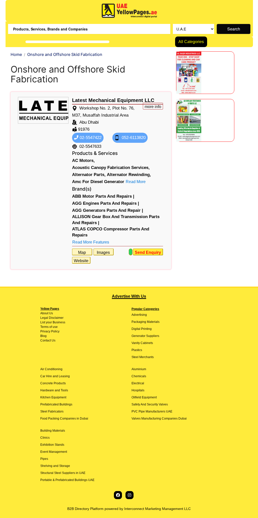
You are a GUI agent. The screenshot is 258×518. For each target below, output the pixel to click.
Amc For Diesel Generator (98, 181)
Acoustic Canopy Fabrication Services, (111, 167)
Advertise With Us (129, 296)
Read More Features (90, 242)
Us (50, 313)
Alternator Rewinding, (129, 174)
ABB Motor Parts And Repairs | (103, 196)
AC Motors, (83, 160)
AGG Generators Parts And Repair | (107, 210)
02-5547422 (90, 137)
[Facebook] (118, 495)
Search (233, 29)
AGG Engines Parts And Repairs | (105, 203)
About (44, 313)
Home (16, 54)
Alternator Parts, (89, 174)
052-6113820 (133, 137)
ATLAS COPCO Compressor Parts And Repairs (110, 232)
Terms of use (49, 327)
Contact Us (47, 340)
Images (103, 252)
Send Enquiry (148, 252)
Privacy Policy (49, 331)
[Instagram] (129, 495)
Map (82, 252)
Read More (136, 182)
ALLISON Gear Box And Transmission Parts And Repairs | (115, 219)
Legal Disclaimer (51, 318)
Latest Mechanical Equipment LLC (113, 100)
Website (81, 261)
